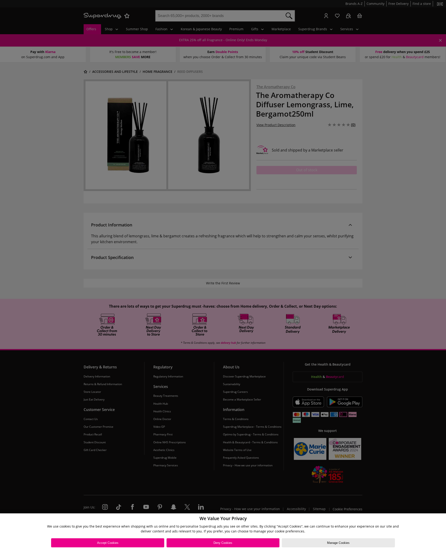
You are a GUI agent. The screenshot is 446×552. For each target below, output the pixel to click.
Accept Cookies (107, 543)
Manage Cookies (338, 543)
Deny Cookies (222, 543)
